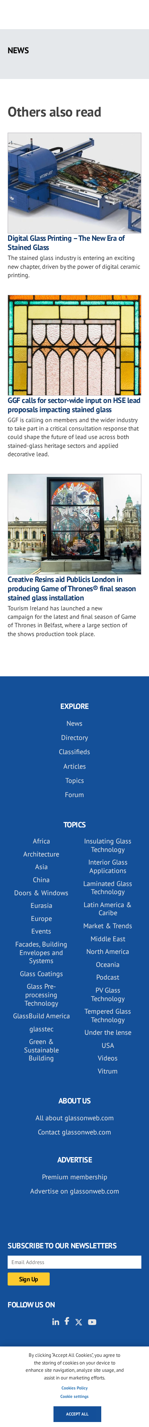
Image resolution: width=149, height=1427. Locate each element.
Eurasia (41, 905)
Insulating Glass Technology (107, 845)
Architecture (41, 854)
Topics (74, 780)
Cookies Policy (74, 1388)
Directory (74, 737)
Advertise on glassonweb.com (74, 1191)
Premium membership (74, 1176)
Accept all (77, 1414)
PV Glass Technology (108, 994)
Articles (74, 766)
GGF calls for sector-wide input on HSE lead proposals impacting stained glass (74, 405)
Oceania (108, 964)
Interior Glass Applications (108, 866)
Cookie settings (74, 1396)
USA (108, 1045)
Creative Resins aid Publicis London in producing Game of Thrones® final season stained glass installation (72, 588)
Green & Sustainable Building (41, 1049)
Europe (41, 918)
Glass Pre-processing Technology (41, 994)
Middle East (108, 938)
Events (41, 931)
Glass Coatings (41, 973)
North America (107, 951)
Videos (108, 1058)
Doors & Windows (41, 892)
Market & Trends (107, 925)
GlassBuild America (41, 1015)
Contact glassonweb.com (74, 1132)
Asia (41, 866)
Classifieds (74, 751)
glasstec (41, 1028)
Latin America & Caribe (108, 908)
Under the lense (107, 1032)
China (41, 879)
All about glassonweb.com (75, 1117)
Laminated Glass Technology (107, 887)
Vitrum (108, 1071)
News (74, 723)
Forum (74, 794)
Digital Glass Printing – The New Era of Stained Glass (66, 242)
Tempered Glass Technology (107, 1015)
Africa (41, 841)
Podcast (107, 977)
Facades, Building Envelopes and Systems (41, 952)
